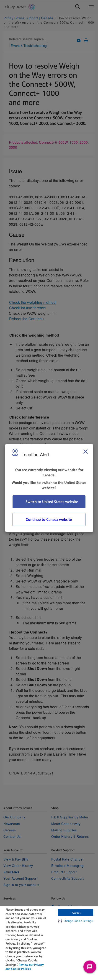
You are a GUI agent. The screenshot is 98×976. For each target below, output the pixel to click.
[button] (75, 921)
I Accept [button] (75, 912)
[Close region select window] (85, 451)
